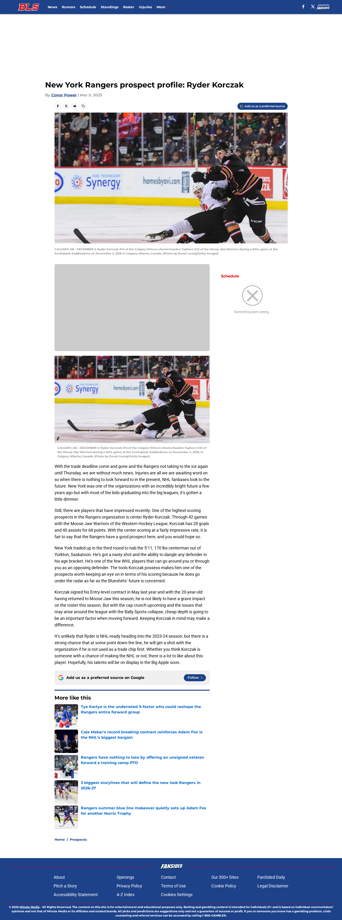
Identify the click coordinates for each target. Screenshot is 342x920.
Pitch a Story (65, 885)
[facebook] (303, 6)
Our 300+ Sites (225, 877)
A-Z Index (125, 894)
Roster (128, 7)
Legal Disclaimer (272, 885)
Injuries (145, 7)
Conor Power (64, 95)
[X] (313, 6)
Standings (109, 7)
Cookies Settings (177, 894)
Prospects (78, 839)
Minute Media (29, 907)
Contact (168, 877)
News (52, 7)
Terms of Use (173, 885)
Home (60, 839)
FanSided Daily (271, 877)
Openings (125, 877)
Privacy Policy (129, 885)
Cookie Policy (223, 885)
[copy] (83, 106)
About (59, 877)
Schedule (88, 7)
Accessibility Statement (76, 894)
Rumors (68, 7)
